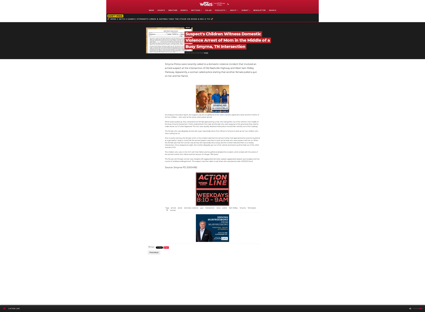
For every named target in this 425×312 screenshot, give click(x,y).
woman (173, 210)
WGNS (206, 53)
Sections (195, 10)
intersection (209, 208)
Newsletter (259, 10)
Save (167, 247)
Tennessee (252, 208)
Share (152, 247)
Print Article (154, 252)
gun (201, 208)
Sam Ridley (233, 208)
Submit (245, 10)
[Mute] (410, 308)
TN (167, 210)
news (218, 208)
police (224, 208)
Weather (172, 10)
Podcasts (220, 10)
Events (184, 10)
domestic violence (191, 208)
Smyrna (243, 208)
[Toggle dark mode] (228, 4)
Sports (161, 10)
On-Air (208, 10)
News (151, 10)
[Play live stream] (4, 308)
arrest (180, 208)
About (233, 10)
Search (272, 10)
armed (173, 208)
